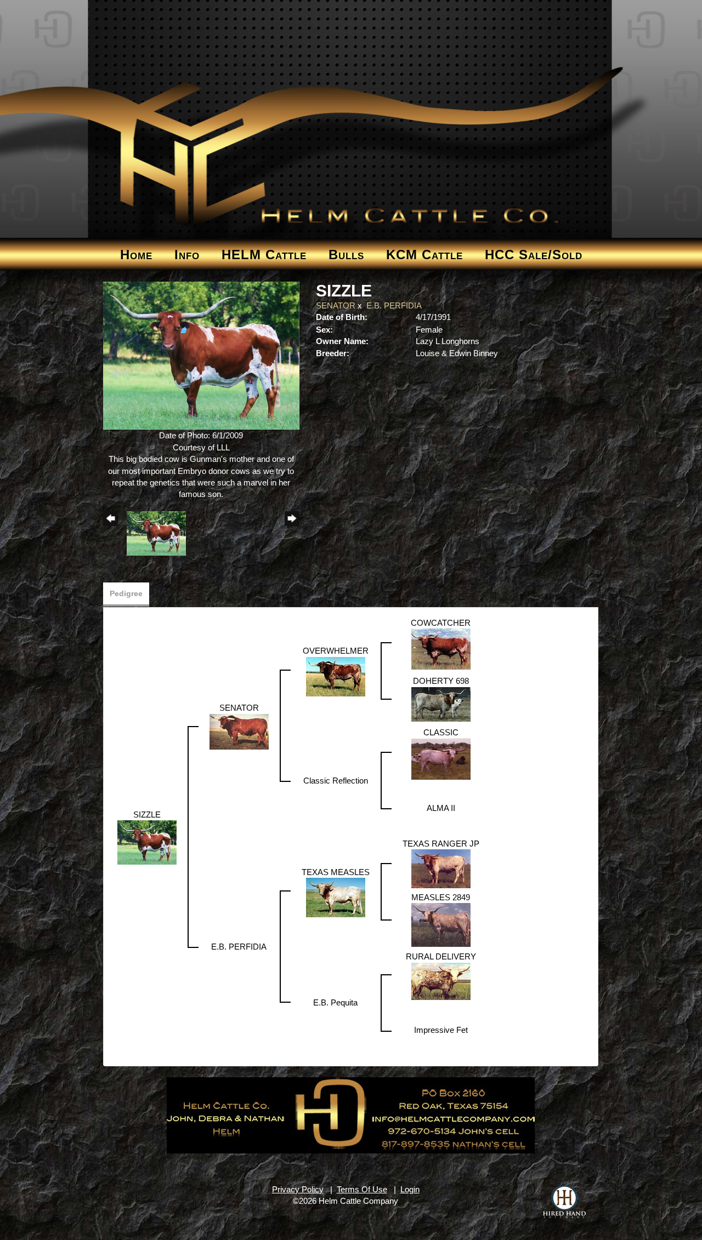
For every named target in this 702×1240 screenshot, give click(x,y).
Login (410, 1189)
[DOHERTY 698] (441, 703)
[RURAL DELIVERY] (441, 980)
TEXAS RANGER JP (441, 843)
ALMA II (441, 808)
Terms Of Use (362, 1189)
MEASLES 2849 (440, 897)
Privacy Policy (298, 1189)
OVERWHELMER (336, 650)
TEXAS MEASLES (336, 872)
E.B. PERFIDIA (394, 305)
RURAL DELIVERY (441, 956)
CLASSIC (440, 732)
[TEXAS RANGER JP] (441, 867)
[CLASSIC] (441, 758)
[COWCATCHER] (441, 648)
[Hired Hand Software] (564, 1201)
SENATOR (335, 305)
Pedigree (126, 593)
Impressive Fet (441, 1030)
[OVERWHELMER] (335, 676)
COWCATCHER (441, 622)
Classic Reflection (335, 780)
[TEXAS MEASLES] (335, 896)
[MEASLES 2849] (441, 924)
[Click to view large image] (201, 354)
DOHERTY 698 (441, 680)
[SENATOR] (239, 730)
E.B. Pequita (335, 1002)
